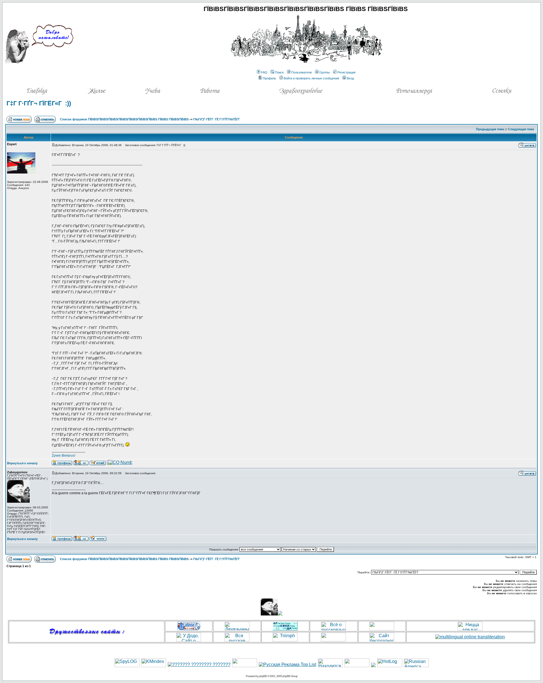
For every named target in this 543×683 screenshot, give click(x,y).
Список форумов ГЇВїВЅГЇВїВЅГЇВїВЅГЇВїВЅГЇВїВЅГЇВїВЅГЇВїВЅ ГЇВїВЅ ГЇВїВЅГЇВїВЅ (124, 119)
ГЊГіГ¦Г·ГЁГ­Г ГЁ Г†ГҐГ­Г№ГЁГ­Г (217, 119)
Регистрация (346, 72)
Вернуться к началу (22, 463)
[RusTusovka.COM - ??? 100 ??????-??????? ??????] (244, 665)
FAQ (264, 72)
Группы (324, 72)
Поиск (279, 72)
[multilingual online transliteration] (470, 636)
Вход (350, 78)
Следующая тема (521, 129)
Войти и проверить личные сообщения (311, 78)
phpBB (263, 676)
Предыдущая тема (490, 129)
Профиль (269, 78)
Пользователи (301, 72)
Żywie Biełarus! (63, 455)
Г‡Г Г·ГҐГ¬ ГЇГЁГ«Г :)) (39, 103)
